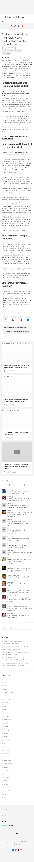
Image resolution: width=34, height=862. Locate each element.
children (5, 702)
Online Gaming (7, 760)
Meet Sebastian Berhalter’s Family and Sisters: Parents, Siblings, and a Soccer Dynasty (18, 523)
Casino (9, 510)
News (5, 757)
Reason (19, 48)
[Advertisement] (17, 7)
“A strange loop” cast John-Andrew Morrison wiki (16, 433)
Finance (5, 726)
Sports (5, 787)
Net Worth (18, 50)
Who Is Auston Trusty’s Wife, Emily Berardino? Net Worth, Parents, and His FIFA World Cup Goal (19, 531)
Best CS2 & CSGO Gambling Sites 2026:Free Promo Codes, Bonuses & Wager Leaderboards (19, 514)
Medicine (6, 750)
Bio (8, 528)
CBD (4, 696)
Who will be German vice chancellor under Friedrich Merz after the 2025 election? (16, 467)
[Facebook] (11, 26)
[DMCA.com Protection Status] (7, 826)
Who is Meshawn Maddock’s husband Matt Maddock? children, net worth (16, 366)
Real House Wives (8, 774)
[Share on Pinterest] (21, 318)
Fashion (5, 723)
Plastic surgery (7, 763)
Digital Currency (7, 713)
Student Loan (7, 794)
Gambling (10, 490)
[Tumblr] (19, 26)
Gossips (9, 519)
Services (5, 784)
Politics (5, 767)
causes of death (8, 50)
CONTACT (5, 815)
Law (4, 743)
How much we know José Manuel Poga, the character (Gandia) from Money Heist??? (18, 570)
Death (5, 709)
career (9, 503)
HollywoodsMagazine (17, 17)
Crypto (5, 706)
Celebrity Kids (7, 699)
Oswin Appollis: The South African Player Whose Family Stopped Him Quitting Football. (19, 561)
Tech (4, 797)
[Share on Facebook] (13, 318)
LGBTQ (5, 747)
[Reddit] (15, 26)
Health (5, 736)
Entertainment (7, 719)
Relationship (6, 53)
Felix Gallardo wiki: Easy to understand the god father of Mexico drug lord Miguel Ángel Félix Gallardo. (19, 608)
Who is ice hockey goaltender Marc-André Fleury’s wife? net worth (16, 401)
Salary (5, 780)
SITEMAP (4, 809)
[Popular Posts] (24, 485)
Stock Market (7, 791)
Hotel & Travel (7, 740)
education (6, 716)
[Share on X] (5, 318)
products (6, 770)
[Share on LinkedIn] (28, 318)
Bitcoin (5, 682)
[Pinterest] (22, 26)
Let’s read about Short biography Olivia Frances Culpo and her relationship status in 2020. (19, 599)
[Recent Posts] (9, 485)
